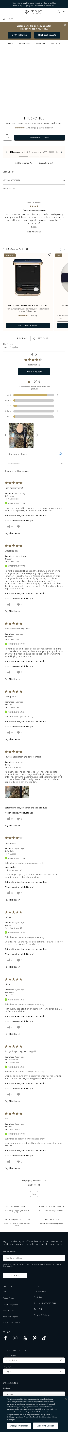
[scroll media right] (37, 435)
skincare (40, 43)
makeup (55, 43)
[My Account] (58, 12)
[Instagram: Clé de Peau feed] (15, 1339)
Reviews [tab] (22, 338)
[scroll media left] (6, 435)
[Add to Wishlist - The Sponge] (31, 163)
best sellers (24, 43)
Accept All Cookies (45, 1426)
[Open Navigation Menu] (4, 12)
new (10, 43)
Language (7, 1366)
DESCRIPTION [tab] (9, 172)
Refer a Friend (9, 1298)
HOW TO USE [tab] (9, 189)
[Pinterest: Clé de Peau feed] (34, 1339)
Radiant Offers (9, 1310)
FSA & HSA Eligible (10, 1316)
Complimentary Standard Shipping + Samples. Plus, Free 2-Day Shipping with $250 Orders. (34, 4)
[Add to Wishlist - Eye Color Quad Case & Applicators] (49, 255)
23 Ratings (31, 128)
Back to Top (34, 1184)
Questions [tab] (40, 338)
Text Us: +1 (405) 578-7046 (45, 1303)
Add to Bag (21, 325)
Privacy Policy (46, 1264)
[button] (64, 12)
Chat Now (38, 1297)
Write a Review (46, 128)
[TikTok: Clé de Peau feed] (44, 1339)
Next (34, 1194)
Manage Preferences (19, 1426)
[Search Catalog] (3, 19)
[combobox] (35, 19)
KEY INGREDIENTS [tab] (11, 180)
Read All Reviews (34, 232)
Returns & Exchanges (42, 1315)
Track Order (38, 1309)
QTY (6, 134)
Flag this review (12, 533)
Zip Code (6, 1388)
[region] (34, 1414)
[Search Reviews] (60, 454)
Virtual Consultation (11, 1322)
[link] (20, 128)
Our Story (7, 1291)
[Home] (34, 12)
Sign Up (15, 1275)
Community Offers (10, 1304)
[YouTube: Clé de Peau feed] (24, 1339)
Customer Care (40, 1291)
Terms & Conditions (39, 1417)
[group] (34, 152)
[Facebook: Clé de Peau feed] (5, 1339)
